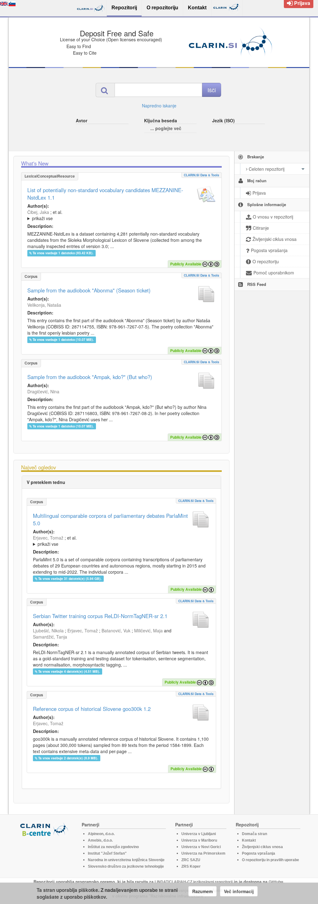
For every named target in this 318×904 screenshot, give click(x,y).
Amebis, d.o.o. (100, 840)
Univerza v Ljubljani (198, 834)
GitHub (275, 882)
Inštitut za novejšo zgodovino (113, 847)
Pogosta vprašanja (258, 853)
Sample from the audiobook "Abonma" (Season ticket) (89, 290)
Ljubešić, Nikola (48, 630)
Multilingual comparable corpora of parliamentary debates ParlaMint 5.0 (110, 519)
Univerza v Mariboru (199, 840)
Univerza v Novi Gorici (201, 847)
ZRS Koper (191, 866)
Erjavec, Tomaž (48, 538)
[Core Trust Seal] (45, 854)
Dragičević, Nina (43, 391)
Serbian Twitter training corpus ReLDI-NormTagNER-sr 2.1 (100, 616)
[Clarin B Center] (45, 829)
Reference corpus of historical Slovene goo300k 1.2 (92, 708)
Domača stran (254, 834)
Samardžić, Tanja (50, 637)
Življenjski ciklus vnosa (262, 847)
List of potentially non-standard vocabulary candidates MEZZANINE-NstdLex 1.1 (105, 193)
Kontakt (249, 840)
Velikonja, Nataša (44, 305)
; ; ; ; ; (110, 215)
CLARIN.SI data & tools (201, 175)
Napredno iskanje (159, 105)
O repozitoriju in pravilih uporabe (270, 860)
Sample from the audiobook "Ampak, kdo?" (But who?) (89, 377)
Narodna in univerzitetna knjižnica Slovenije (126, 860)
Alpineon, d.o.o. (101, 834)
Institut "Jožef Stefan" (107, 853)
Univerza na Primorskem (203, 853)
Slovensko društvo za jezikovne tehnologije (126, 866)
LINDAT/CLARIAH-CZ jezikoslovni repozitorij (194, 882)
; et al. (44, 215)
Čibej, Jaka (38, 212)
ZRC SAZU (190, 860)
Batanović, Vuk (116, 630)
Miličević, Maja (148, 630)
